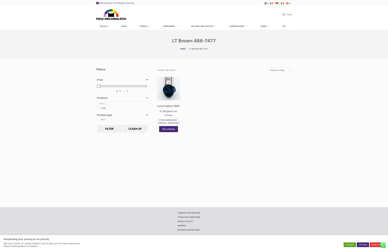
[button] (350, 244)
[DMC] (98, 108)
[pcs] (98, 119)
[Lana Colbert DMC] (168, 88)
